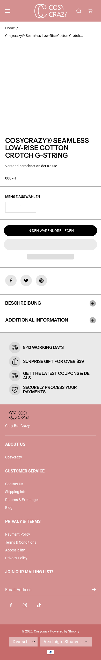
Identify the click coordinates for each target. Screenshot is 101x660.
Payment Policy (17, 534)
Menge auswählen (22, 197)
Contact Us (14, 484)
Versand (12, 166)
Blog (8, 507)
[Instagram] (25, 605)
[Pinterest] (41, 280)
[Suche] (78, 11)
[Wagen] (90, 11)
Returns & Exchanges (22, 500)
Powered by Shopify (64, 631)
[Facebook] (11, 280)
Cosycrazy (13, 457)
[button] (7, 11)
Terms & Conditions (20, 542)
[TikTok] (39, 605)
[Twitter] (26, 280)
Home (10, 28)
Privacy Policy (16, 558)
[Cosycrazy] (50, 11)
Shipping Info (15, 492)
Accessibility (15, 550)
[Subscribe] (94, 590)
